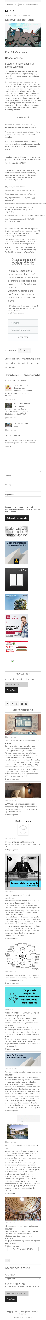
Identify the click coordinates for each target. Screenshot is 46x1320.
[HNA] (16, 625)
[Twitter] (24, 350)
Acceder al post (23, 117)
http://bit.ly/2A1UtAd (12, 221)
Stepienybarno (27, 125)
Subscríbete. (27, 1317)
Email (9, 485)
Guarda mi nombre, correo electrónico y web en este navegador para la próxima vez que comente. (23, 509)
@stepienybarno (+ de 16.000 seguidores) (20, 190)
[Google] (29, 350)
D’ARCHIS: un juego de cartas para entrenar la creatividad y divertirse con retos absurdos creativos (18, 390)
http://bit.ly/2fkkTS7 (19, 163)
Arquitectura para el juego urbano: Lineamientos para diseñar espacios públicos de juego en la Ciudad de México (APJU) (18, 409)
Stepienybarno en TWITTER (14, 187)
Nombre (9, 475)
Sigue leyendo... (13, 779)
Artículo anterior (14, 375)
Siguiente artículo (31, 375)
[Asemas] (23, 1)
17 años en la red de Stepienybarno (19, 842)
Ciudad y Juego (25, 363)
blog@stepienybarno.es (13, 180)
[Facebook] (20, 350)
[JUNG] (16, 579)
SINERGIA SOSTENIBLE (13, 250)
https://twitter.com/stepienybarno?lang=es (20, 194)
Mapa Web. (18, 1317)
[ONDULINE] (16, 647)
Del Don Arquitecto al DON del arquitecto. (22, 975)
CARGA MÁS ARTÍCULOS (23, 1249)
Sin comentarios (25, 15)
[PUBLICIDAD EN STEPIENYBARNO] (16, 531)
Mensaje (9, 446)
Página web (9, 494)
